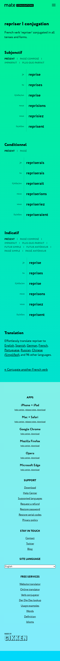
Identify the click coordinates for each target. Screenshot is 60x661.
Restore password (30, 509)
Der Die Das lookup (30, 600)
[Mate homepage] (19, 5)
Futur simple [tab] (12, 247)
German (32, 345)
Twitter (30, 543)
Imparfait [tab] (10, 62)
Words (30, 611)
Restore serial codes (30, 514)
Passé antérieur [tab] (35, 250)
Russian (26, 350)
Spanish (20, 345)
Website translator (30, 584)
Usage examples (30, 605)
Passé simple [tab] (12, 250)
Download (41, 410)
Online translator (30, 589)
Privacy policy (30, 520)
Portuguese (11, 350)
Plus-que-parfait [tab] (33, 62)
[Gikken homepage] (15, 637)
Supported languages (30, 498)
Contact (30, 538)
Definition (30, 616)
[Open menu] (54, 5)
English (9, 345)
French (43, 345)
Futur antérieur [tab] (37, 247)
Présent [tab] (9, 58)
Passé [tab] (23, 150)
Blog (30, 549)
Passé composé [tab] (29, 58)
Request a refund (30, 504)
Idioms (30, 622)
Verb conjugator (30, 595)
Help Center (19, 410)
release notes (30, 410)
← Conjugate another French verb (26, 370)
